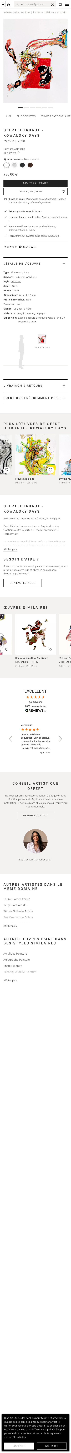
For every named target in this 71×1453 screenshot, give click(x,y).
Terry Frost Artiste (15, 905)
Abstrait (16, 281)
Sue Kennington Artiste (18, 917)
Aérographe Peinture (16, 959)
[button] (67, 4)
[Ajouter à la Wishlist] (63, 191)
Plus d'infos (19, 1437)
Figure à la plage (24, 478)
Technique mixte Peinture (19, 972)
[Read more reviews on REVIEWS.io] (35, 711)
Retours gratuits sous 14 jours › (25, 211)
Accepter (19, 1446)
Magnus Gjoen (26, 662)
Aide (9, 116)
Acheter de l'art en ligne (16, 12)
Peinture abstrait (56, 12)
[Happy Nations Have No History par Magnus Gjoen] (35, 634)
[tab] (35, 263)
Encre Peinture (12, 965)
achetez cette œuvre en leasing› (34, 236)
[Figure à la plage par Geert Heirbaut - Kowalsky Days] (35, 454)
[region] (35, 739)
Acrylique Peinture (15, 953)
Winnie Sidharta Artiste (18, 911)
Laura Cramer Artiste (16, 899)
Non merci (51, 1446)
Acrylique (31, 277)
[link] (52, 4)
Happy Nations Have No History (31, 658)
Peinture (38, 12)
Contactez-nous (23, 583)
